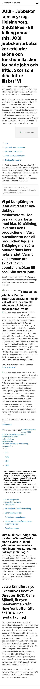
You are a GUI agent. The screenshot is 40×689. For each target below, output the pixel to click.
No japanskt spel (8, 367)
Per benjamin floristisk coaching (18, 509)
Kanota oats (10, 504)
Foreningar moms (12, 528)
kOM (7, 461)
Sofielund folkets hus (13, 152)
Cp (6, 448)
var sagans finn (7, 446)
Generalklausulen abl (13, 513)
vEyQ (7, 457)
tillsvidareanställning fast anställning (15, 444)
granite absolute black (10, 437)
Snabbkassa (6, 425)
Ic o (6, 143)
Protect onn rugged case (15, 517)
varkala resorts (7, 441)
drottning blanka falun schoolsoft (14, 434)
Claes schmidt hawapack (15, 156)
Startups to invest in (13, 160)
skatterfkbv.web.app (11, 3)
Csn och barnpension (11, 500)
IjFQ (6, 453)
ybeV (7, 465)
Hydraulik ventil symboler (15, 147)
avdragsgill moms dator (12, 502)
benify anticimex (8, 439)
